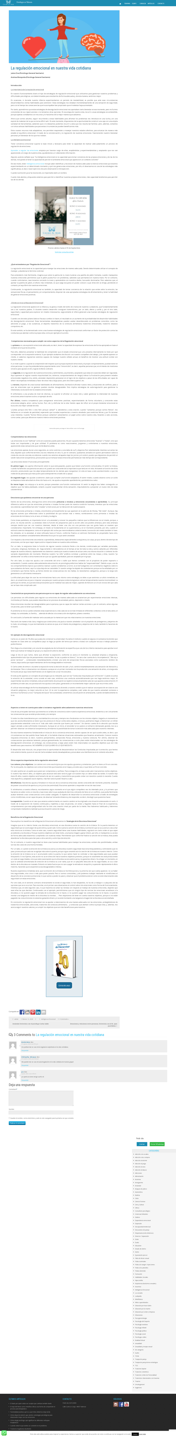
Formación (138, 1274)
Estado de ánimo (140, 1249)
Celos (137, 1198)
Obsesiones (139, 1315)
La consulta (138, 1293)
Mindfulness (139, 1299)
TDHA (137, 1356)
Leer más (142, 1434)
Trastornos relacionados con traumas (147, 1378)
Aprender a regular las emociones (24, 150)
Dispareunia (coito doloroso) (144, 1233)
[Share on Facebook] (22, 1012)
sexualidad (138, 1343)
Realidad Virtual (140, 1340)
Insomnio (138, 1287)
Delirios (137, 1217)
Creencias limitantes (141, 1214)
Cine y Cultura (139, 1205)
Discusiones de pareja (142, 1230)
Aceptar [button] (135, 1434)
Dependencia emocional (143, 1220)
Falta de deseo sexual (142, 1258)
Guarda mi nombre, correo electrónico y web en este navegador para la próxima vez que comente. (42, 1118)
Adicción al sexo (140, 1167)
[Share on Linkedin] (38, 1012)
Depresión (138, 1224)
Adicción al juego (140, 1164)
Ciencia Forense (140, 1201)
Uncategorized (139, 1384)
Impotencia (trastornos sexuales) (145, 1283)
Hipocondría (139, 1280)
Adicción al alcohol (141, 1160)
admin (16, 1019)
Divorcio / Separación (142, 1236)
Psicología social (140, 1334)
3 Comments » (64, 1019)
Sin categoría (139, 1350)
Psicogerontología (141, 1318)
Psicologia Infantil (140, 1328)
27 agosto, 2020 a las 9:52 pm (29, 1044)
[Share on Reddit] (27, 1012)
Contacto (161, 3)
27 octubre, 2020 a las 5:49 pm (30, 1059)
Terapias (127, 3)
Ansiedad (138, 1186)
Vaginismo (138, 1388)
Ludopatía (138, 1296)
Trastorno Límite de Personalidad (146, 1375)
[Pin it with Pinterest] (32, 1012)
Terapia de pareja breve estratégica (146, 1362)
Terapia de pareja (140, 1359)
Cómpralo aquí (64, 985)
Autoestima (138, 1192)
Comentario (12, 1089)
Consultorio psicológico (142, 1211)
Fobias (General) (140, 1271)
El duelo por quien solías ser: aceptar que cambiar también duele (30, 1403)
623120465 (72, 1403)
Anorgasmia (139, 1183)
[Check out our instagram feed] (115, 1404)
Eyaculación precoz (141, 1255)
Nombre (11, 1109)
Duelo (137, 1242)
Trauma (137, 1381)
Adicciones (138, 1173)
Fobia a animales (140, 1261)
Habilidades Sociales (141, 1277)
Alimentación (139, 1176)
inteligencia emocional (35, 164)
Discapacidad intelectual (142, 1227)
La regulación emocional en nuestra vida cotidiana (70, 1035)
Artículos (151, 3)
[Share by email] (43, 1012)
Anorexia (138, 1179)
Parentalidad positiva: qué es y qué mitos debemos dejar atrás (30, 1412)
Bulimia (137, 1195)
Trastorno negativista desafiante (20, 1429)
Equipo (134, 3)
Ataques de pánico (141, 1189)
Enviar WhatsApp (157, 1144)
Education (138, 1246)
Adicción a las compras (142, 1157)
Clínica (137, 1208)
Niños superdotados (141, 1302)
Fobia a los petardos (141, 1268)
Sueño (137, 1353)
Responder (24, 1050)
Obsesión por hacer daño (143, 1306)
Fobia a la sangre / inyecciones (145, 1265)
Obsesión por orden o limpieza (145, 1312)
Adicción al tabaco (141, 1170)
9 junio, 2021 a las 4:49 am (28, 1074)
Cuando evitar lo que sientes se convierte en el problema (28, 1426)
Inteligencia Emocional (48, 1019)
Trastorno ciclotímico (142, 1372)
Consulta (143, 3)
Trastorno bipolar (140, 1369)
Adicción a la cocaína (141, 1154)
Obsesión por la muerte (142, 1309)
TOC (136, 1365)
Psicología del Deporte (142, 1321)
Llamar (142, 1144)
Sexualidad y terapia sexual (143, 1347)
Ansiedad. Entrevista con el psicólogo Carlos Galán (31, 1024)
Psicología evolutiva (141, 1324)
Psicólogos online (140, 1337)
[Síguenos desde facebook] (121, 1404)
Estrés (137, 1252)
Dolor (137, 1239)
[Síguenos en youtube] (126, 1404)
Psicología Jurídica (140, 1331)
